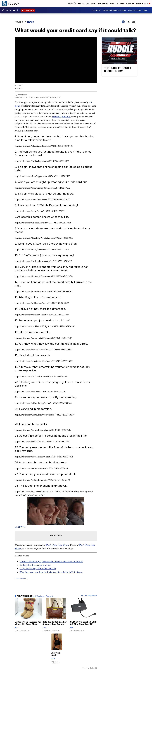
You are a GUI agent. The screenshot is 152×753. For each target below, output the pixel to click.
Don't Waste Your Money (57, 544)
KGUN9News (3, 10)
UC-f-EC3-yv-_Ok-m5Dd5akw (14, 10)
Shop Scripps (127, 3)
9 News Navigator (134, 10)
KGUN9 (10, 10)
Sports (114, 3)
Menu (71, 3)
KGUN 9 (19, 22)
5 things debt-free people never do (35, 564)
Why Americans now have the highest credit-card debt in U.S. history (51, 572)
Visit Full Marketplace (89, 596)
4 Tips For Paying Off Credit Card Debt (38, 568)
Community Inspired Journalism (114, 10)
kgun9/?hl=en (7, 10)
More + (146, 10)
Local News (96, 10)
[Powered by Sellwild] (93, 668)
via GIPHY (20, 527)
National (91, 3)
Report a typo (21, 578)
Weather (103, 3)
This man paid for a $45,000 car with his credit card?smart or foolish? (51, 561)
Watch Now (142, 3)
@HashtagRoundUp (61, 116)
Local (81, 3)
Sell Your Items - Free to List (43, 596)
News (30, 22)
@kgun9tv (18, 10)
